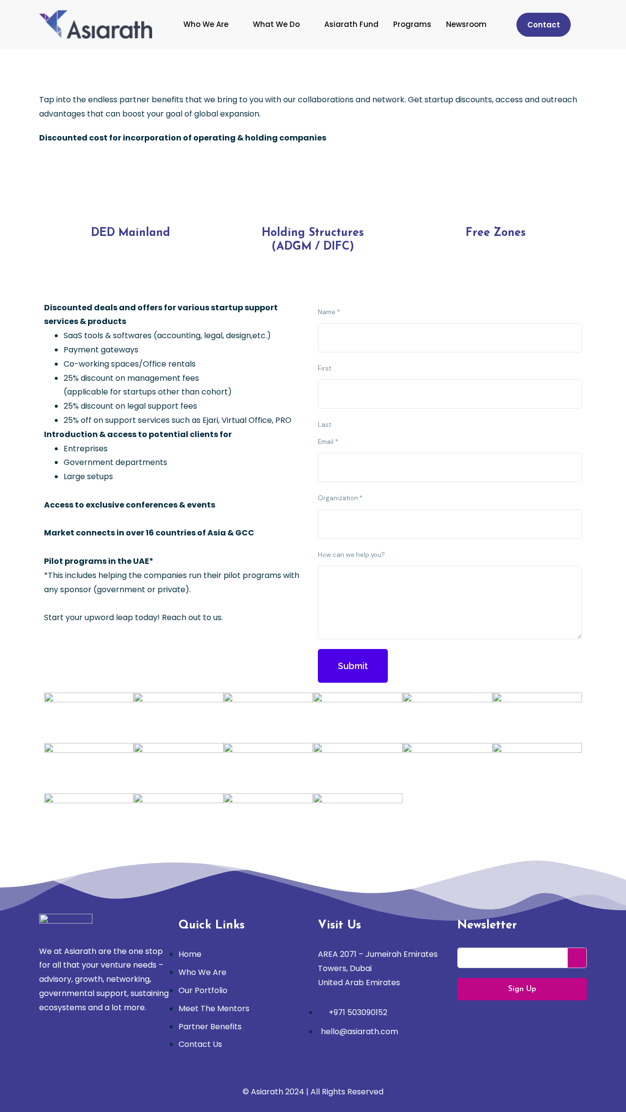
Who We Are (205, 24)
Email (328, 442)
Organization (340, 498)
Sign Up (522, 989)
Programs (412, 24)
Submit (353, 666)
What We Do (276, 24)
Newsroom (466, 24)
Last (324, 424)
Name (329, 312)
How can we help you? (351, 555)
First (324, 368)
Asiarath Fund (351, 24)
